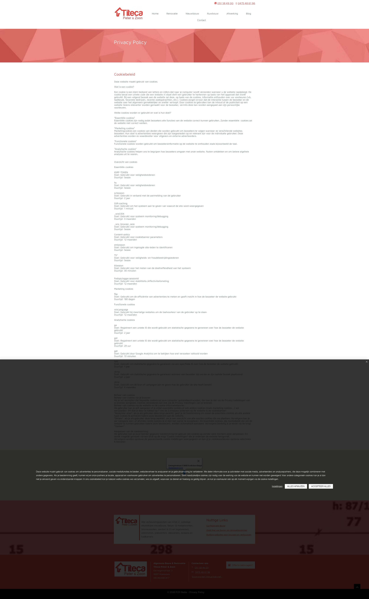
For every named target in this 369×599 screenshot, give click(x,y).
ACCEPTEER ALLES (321, 486)
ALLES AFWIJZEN (296, 486)
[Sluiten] (366, 362)
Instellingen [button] (277, 486)
